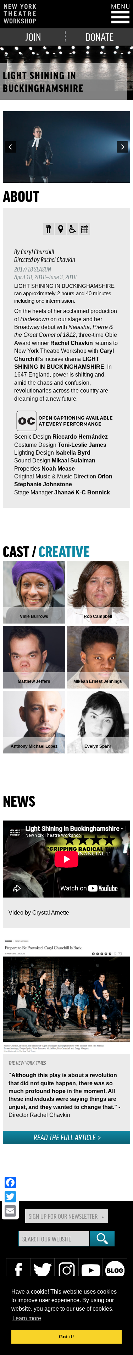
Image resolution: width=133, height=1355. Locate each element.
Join (33, 36)
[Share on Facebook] (10, 1182)
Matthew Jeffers (34, 681)
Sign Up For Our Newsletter (63, 1215)
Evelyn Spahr (97, 746)
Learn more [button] (26, 1318)
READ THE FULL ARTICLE (65, 1137)
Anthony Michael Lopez (34, 746)
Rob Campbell (98, 616)
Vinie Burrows (34, 616)
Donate (99, 36)
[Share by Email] (10, 1211)
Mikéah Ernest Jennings (97, 681)
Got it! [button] (66, 1336)
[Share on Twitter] (10, 1197)
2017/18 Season (32, 268)
